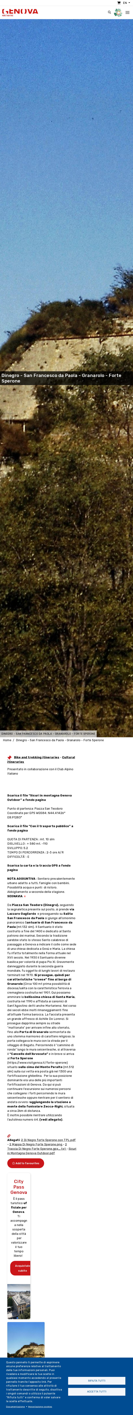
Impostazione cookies (40, 1406)
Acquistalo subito (22, 1268)
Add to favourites (27, 1163)
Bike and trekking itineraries (36, 757)
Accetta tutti (96, 1391)
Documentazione (15, 1406)
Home (7, 740)
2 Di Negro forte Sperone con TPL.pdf (48, 1140)
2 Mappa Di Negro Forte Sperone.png (36, 1144)
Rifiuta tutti (96, 1380)
